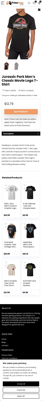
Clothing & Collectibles (18, 95)
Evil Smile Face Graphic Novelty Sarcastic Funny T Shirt (29, 285)
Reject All (21, 396)
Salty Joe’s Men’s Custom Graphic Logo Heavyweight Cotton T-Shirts (10, 209)
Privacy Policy (7, 355)
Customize (21, 390)
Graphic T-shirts (31, 95)
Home (4, 339)
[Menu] (2, 3)
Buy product (21, 111)
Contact (5, 345)
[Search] (29, 3)
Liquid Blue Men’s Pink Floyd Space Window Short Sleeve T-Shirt (29, 247)
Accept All (21, 384)
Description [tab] (8, 134)
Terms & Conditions (9, 358)
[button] (39, 10)
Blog (3, 342)
